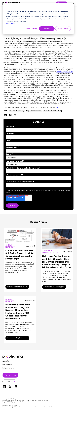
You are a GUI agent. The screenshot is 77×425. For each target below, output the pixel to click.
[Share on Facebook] (10, 116)
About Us (6, 361)
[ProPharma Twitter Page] (10, 387)
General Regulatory (16, 111)
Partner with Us (10, 375)
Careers (9, 381)
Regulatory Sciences (34, 111)
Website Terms (18, 407)
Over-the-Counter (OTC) (53, 111)
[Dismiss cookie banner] (70, 7)
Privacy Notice (7, 407)
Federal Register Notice (64, 72)
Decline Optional (63, 28)
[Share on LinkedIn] (6, 116)
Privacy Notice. (11, 23)
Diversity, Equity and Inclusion (10, 405)
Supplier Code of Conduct (33, 407)
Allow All (47, 28)
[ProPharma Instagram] (16, 387)
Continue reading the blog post (17, 287)
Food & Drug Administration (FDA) (50, 252)
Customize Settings (30, 28)
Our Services (7, 364)
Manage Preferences (50, 407)
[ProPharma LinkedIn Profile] (4, 387)
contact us (58, 107)
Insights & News (8, 368)
